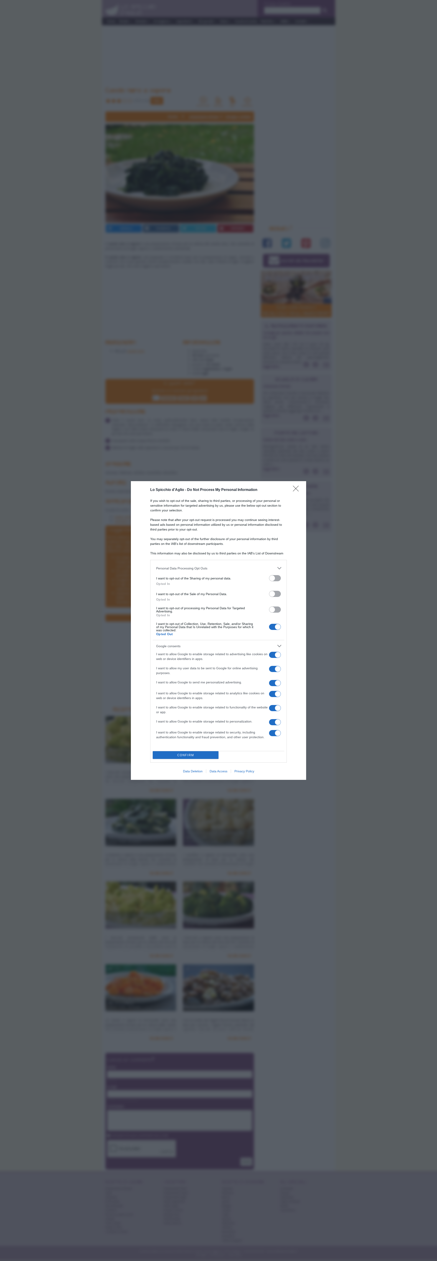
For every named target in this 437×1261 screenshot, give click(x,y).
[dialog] (218, 630)
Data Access (218, 771)
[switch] (275, 578)
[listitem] (218, 568)
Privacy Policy (244, 771)
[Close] (297, 490)
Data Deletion (193, 771)
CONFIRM (185, 755)
